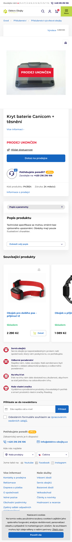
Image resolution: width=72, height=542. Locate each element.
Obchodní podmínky (14, 502)
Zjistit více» (57, 529)
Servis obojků (44, 482)
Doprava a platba (12, 487)
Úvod (6, 20)
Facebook (44, 462)
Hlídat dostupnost (22, 149)
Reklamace (9, 482)
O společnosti (11, 492)
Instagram (60, 462)
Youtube (28, 462)
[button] (43, 11)
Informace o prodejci (18, 192)
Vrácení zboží (44, 477)
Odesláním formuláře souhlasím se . (37, 419)
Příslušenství (20, 20)
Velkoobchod (44, 492)
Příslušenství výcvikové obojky (46, 20)
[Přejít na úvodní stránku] (13, 11)
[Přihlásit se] (49, 11)
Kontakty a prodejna (14, 477)
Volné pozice (10, 497)
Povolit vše (36, 535)
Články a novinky (46, 497)
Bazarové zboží (45, 487)
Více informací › (15, 129)
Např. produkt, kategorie (25, 26)
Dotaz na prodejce (36, 158)
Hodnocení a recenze (48, 502)
